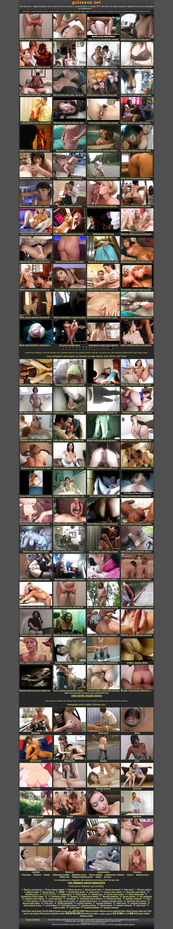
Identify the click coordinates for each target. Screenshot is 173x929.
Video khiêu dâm (136, 894)
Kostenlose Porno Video (32, 896)
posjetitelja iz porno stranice (124, 924)
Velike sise (64, 877)
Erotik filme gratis (77, 892)
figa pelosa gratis (90, 896)
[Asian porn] (103, 719)
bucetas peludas (91, 907)
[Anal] (69, 719)
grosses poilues (111, 907)
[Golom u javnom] (35, 803)
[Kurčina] (103, 830)
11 (96, 348)
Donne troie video (93, 889)
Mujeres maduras (111, 896)
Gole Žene (26, 911)
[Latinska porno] (137, 830)
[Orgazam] (137, 858)
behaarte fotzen (59, 896)
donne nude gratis (31, 903)
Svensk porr (97, 894)
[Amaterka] (35, 719)
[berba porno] (35, 747)
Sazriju (47, 875)
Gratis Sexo (66, 894)
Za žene (107, 877)
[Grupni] (69, 803)
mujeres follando (124, 905)
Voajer (98, 877)
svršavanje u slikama (114, 875)
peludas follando (104, 903)
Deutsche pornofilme (136, 892)
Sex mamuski (146, 896)
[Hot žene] (137, 803)
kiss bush (141, 905)
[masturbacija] (103, 858)
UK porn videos (144, 889)
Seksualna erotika (61, 875)
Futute (58, 911)
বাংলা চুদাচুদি (80, 911)
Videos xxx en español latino (112, 911)
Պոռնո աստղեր (65, 903)
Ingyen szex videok (113, 892)
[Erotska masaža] (103, 775)
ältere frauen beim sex (137, 911)
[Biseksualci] (69, 747)
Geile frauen (82, 894)
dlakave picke (32, 892)
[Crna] (137, 747)
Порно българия (113, 889)
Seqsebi (74, 896)
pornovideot (51, 905)
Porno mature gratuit (54, 889)
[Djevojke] (69, 775)
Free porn (49, 903)
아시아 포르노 (48, 911)
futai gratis (129, 889)
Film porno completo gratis (52, 913)
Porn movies (33, 901)
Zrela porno (94, 892)
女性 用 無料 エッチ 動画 (123, 913)
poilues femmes (84, 903)
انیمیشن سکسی (105, 913)
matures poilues (88, 905)
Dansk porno (106, 905)
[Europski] (137, 775)
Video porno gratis (67, 901)
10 (92, 348)
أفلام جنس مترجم (68, 911)
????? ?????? (49, 894)
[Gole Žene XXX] (86, 5)
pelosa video (59, 907)
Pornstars (26, 875)
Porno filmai (48, 901)
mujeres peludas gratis (112, 901)
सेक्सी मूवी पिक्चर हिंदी (72, 913)
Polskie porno (32, 894)
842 (104, 348)
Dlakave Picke (86, 916)
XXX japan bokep (142, 913)
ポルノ (149, 898)
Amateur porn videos (35, 898)
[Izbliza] (35, 830)
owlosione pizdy (114, 898)
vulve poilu (74, 907)
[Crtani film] (35, 775)
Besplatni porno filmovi (91, 898)
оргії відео (37, 911)
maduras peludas (139, 903)
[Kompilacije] (69, 830)
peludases (71, 898)
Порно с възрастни (33, 889)
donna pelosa (129, 896)
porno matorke (55, 898)
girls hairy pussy (69, 905)
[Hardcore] (103, 803)
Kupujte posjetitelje (33, 919)
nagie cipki (121, 903)
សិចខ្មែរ (61, 892)
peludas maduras (134, 898)
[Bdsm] (137, 719)
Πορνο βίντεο (48, 892)
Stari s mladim (95, 875)
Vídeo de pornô (91, 911)
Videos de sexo (75, 889)
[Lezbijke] (35, 858)
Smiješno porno (79, 875)
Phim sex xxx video (90, 913)
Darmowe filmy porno (137, 901)
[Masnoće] (69, 858)
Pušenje (37, 875)
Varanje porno (142, 875)
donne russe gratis (115, 894)
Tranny (130, 875)
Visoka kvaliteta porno (82, 877)
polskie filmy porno (88, 901)
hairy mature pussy (32, 905)
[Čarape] (103, 747)
